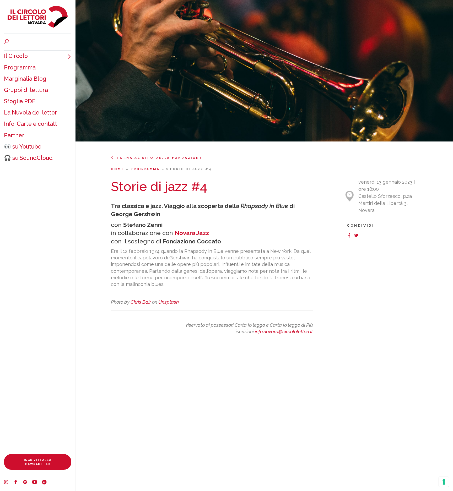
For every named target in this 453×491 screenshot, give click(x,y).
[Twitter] (357, 236)
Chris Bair (141, 302)
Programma (20, 67)
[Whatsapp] (362, 236)
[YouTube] (37, 482)
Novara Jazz (192, 233)
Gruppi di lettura (26, 90)
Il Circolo (16, 56)
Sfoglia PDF (19, 101)
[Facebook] (18, 482)
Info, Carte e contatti (31, 124)
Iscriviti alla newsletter (37, 462)
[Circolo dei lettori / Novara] (37, 16)
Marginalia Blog (25, 78)
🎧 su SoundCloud (28, 158)
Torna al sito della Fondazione (159, 158)
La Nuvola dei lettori (31, 112)
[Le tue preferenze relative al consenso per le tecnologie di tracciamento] (444, 482)
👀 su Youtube (22, 146)
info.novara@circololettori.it (284, 331)
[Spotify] (27, 482)
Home (118, 169)
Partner (14, 135)
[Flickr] (46, 482)
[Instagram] (8, 482)
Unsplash (168, 302)
